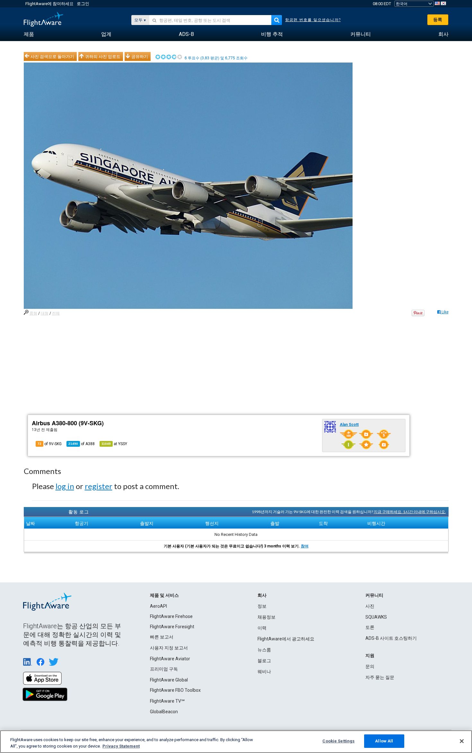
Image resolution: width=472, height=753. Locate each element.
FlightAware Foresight (172, 626)
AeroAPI (158, 606)
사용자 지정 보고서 (169, 647)
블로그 (264, 660)
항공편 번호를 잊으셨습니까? (313, 20)
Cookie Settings (338, 741)
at (114, 444)
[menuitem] (29, 34)
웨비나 (264, 671)
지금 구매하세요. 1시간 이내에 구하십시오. (410, 511)
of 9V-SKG (50, 444)
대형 (44, 313)
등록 (437, 19)
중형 (33, 313)
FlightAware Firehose (171, 616)
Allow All (384, 741)
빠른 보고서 (161, 636)
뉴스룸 (264, 649)
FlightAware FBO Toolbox (175, 690)
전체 (56, 313)
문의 (369, 666)
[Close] (462, 741)
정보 (262, 606)
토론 (369, 627)
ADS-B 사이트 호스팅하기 (391, 638)
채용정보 (266, 617)
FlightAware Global (169, 679)
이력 (262, 627)
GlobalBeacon (164, 711)
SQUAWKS (376, 617)
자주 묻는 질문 (379, 677)
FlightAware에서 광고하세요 (286, 638)
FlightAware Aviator (170, 658)
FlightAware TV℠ (167, 701)
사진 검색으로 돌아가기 (52, 56)
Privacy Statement (121, 746)
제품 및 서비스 (164, 595)
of (81, 444)
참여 (305, 546)
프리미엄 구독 (164, 669)
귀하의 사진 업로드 (102, 56)
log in (65, 486)
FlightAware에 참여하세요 (49, 3)
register (98, 486)
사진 (369, 606)
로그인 (83, 3)
